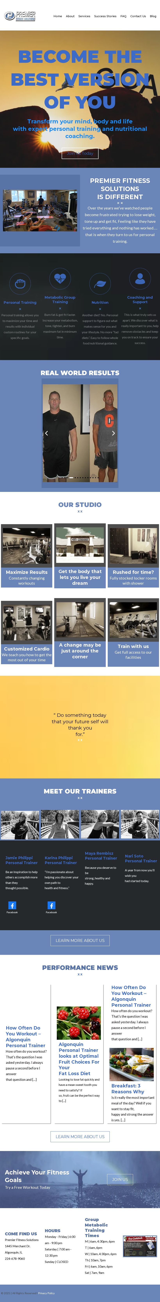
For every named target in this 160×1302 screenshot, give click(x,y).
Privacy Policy (46, 1293)
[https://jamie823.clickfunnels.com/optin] (140, 1246)
